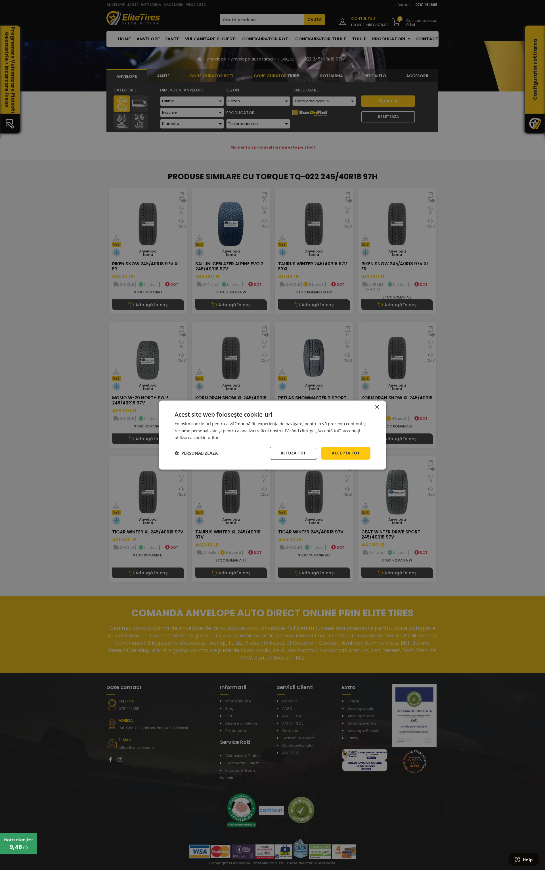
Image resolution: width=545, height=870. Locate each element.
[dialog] (272, 435)
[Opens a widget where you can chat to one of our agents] (523, 860)
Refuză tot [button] (293, 453)
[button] (196, 453)
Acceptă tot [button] (346, 453)
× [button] (377, 407)
